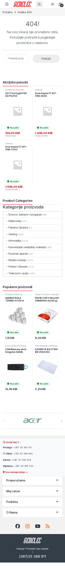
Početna (7, 12)
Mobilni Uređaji (17, 260)
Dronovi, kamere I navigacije (25, 214)
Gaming (12, 234)
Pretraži (46, 58)
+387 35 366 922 (18, 465)
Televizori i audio (18, 273)
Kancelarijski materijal (46, 345)
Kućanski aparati (18, 253)
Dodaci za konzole (14, 89)
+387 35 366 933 (17, 459)
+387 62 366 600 (19, 453)
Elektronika (14, 221)
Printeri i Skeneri (17, 266)
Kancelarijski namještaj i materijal (27, 247)
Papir (37, 294)
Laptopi (38, 89)
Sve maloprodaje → (16, 472)
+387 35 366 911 (17, 447)
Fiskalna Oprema (18, 227)
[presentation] (61, 421)
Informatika (14, 240)
